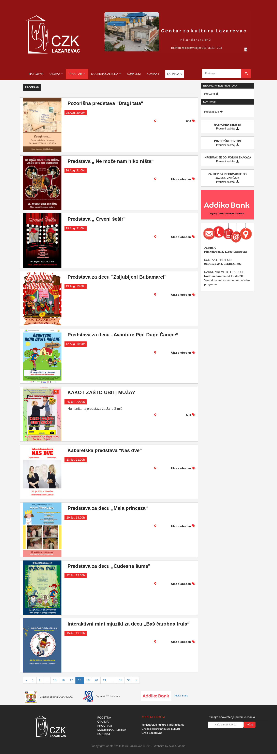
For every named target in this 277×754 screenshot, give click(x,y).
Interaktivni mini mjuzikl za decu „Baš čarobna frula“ (129, 624)
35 (120, 680)
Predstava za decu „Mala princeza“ (108, 508)
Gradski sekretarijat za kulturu (161, 728)
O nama (55, 73)
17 (71, 680)
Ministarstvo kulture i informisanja (163, 724)
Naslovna (36, 73)
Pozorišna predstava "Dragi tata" (105, 103)
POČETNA (104, 717)
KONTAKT (104, 733)
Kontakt (153, 73)
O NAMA (102, 721)
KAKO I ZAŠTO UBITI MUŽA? (101, 392)
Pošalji (249, 724)
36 (128, 680)
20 (96, 680)
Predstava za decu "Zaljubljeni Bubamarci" (117, 277)
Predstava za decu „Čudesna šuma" (109, 566)
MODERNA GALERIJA (111, 729)
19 (88, 680)
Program (76, 73)
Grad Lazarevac (152, 732)
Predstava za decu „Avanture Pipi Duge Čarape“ (123, 334)
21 (104, 680)
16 (63, 680)
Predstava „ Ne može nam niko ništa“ (111, 161)
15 (54, 680)
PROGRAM (104, 725)
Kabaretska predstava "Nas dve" (105, 450)
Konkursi (134, 73)
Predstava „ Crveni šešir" (97, 219)
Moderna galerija (105, 73)
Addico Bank (180, 695)
